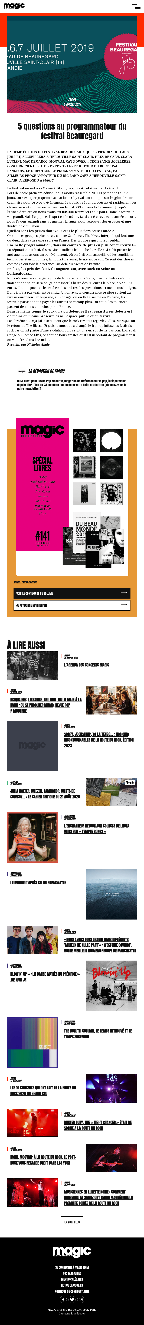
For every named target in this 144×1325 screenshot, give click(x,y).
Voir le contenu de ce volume (34, 593)
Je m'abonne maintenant (31, 605)
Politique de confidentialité (72, 1291)
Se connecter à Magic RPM (72, 1267)
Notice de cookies (72, 1285)
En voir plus (72, 1222)
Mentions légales (72, 1279)
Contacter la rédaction (72, 1313)
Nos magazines (72, 1273)
